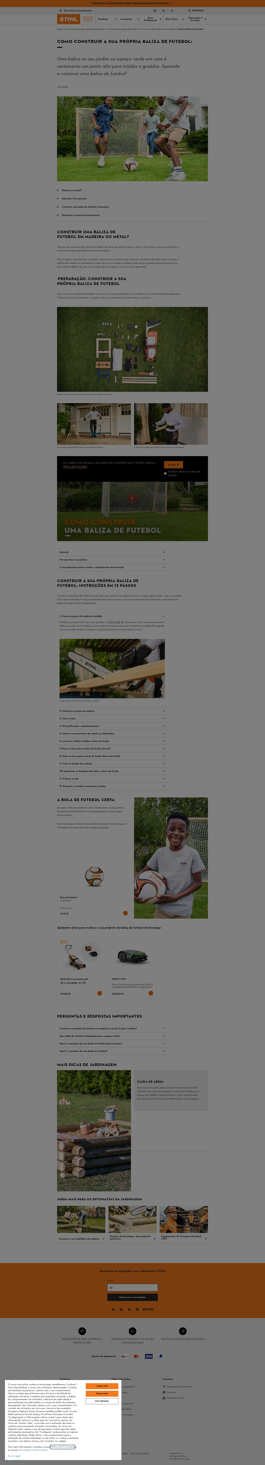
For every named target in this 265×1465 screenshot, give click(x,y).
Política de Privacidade (63, 1447)
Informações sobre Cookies (33, 1450)
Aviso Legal (14, 1456)
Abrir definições (102, 1401)
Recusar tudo (102, 1393)
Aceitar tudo (102, 1386)
